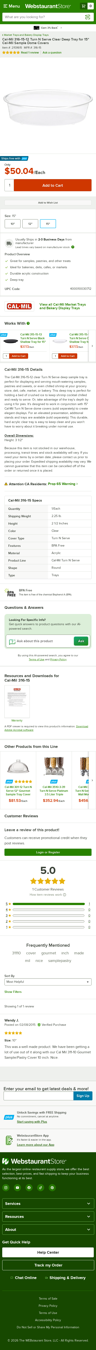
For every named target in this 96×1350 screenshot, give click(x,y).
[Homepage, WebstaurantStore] (48, 6)
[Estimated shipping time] (73, 247)
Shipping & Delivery (68, 1277)
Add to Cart (18, 356)
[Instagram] (5, 1187)
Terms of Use (36, 659)
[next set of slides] (92, 346)
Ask (81, 641)
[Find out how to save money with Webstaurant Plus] (4, 335)
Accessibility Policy (48, 1320)
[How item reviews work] (64, 894)
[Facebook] (29, 1187)
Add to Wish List (48, 202)
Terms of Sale (48, 1298)
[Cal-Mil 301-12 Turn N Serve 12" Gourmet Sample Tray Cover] (18, 780)
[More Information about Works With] (28, 323)
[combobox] (48, 17)
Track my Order (48, 1265)
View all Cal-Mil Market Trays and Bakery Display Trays (63, 306)
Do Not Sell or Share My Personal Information (48, 1327)
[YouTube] (17, 1187)
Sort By (9, 975)
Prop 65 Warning (61, 484)
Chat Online (26, 1277)
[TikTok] (40, 1187)
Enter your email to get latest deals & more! (46, 1088)
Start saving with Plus (32, 1121)
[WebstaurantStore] (48, 1161)
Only (7, 164)
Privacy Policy (58, 659)
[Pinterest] (52, 1187)
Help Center (48, 1252)
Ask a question (52, 52)
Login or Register (48, 852)
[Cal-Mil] (19, 306)
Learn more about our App (35, 1144)
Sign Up (83, 1096)
